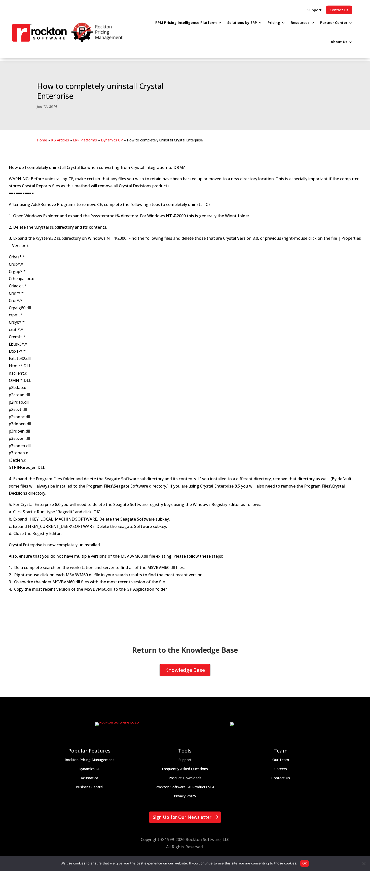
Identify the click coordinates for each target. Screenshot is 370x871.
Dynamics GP (112, 140)
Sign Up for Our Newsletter (182, 817)
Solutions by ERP (242, 22)
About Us (339, 41)
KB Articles (60, 140)
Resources (300, 22)
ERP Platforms (85, 140)
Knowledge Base (185, 670)
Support (314, 10)
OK (304, 863)
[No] (363, 863)
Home (42, 140)
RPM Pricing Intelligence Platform (186, 22)
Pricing (274, 22)
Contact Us (339, 10)
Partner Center (333, 22)
